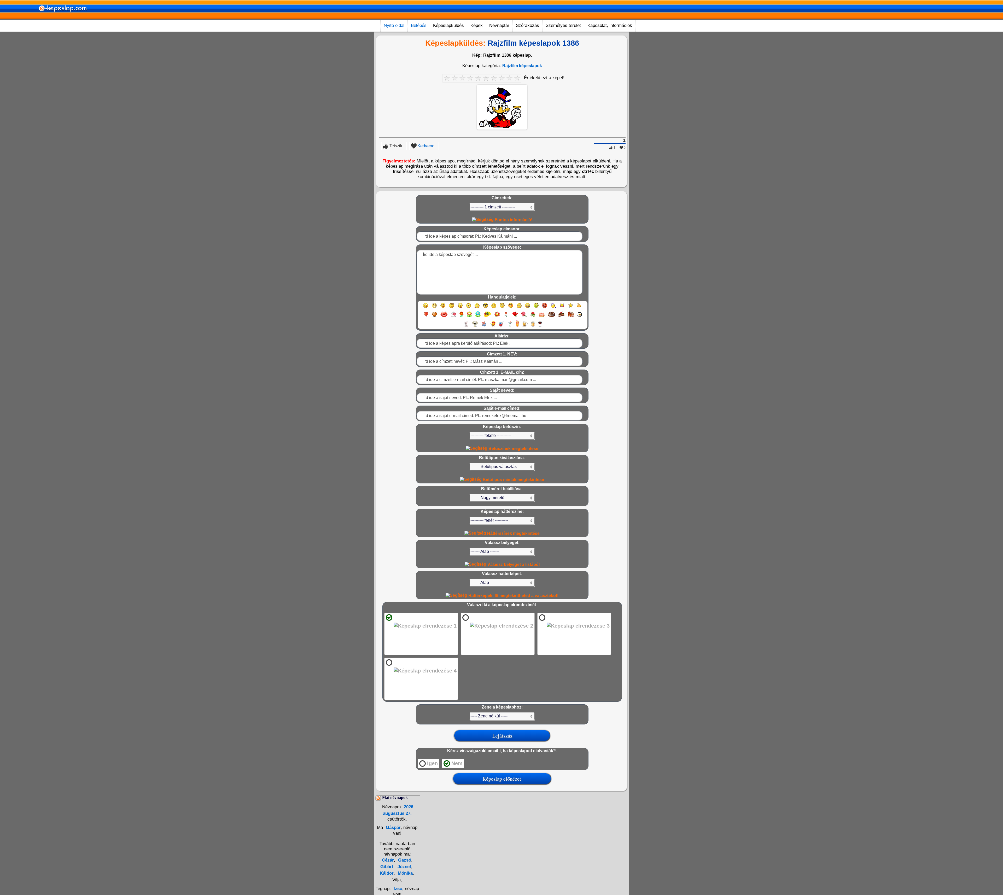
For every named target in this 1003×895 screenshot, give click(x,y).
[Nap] (562, 308)
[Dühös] (545, 308)
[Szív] (426, 316)
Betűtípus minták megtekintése (513, 479)
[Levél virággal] (453, 316)
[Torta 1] (542, 316)
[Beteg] (536, 308)
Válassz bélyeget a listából (513, 564)
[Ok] (579, 308)
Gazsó (404, 860)
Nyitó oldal (394, 25)
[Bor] (540, 326)
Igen (432, 763)
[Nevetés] (434, 308)
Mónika (404, 873)
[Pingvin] (579, 316)
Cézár (388, 860)
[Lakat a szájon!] (527, 308)
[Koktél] (510, 326)
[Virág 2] (469, 316)
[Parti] (553, 308)
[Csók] (444, 316)
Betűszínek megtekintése (512, 448)
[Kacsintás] (451, 308)
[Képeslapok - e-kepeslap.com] (63, 17)
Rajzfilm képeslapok (522, 65)
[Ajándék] (484, 326)
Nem (457, 763)
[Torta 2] (551, 316)
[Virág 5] (497, 316)
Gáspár (392, 827)
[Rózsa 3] (533, 316)
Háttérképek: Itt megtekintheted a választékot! (512, 595)
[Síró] (477, 308)
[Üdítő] (501, 326)
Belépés (419, 25)
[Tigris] (571, 316)
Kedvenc (425, 145)
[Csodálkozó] (469, 308)
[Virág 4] (487, 316)
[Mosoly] (425, 308)
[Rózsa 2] (524, 316)
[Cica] (466, 326)
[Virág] (461, 316)
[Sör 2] (533, 326)
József (403, 866)
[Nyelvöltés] (460, 308)
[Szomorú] (443, 308)
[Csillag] (570, 308)
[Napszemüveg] (485, 308)
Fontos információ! (513, 220)
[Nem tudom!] (519, 308)
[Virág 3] (478, 316)
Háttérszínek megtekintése (513, 533)
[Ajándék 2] (493, 326)
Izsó (398, 888)
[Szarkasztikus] (502, 308)
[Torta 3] (561, 316)
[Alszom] (493, 308)
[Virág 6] (506, 316)
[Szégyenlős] (511, 308)
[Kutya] (475, 326)
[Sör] (525, 326)
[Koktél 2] (517, 326)
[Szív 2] (434, 316)
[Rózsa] (515, 316)
